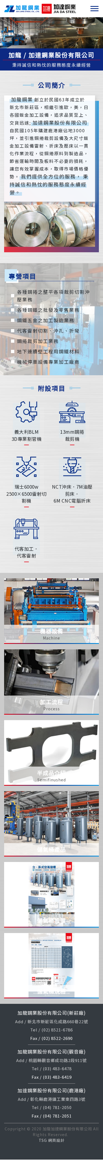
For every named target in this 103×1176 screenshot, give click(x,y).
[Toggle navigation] (94, 8)
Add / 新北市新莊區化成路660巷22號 (51, 1021)
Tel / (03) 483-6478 (52, 1068)
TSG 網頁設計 (52, 1140)
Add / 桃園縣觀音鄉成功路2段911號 (51, 1060)
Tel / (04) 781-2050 (52, 1107)
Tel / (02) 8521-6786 (51, 1030)
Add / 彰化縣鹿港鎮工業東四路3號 (51, 1099)
